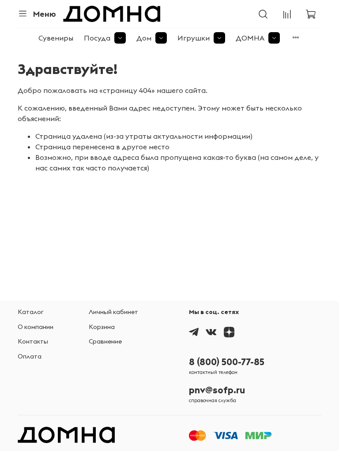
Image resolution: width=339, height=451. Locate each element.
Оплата (29, 356)
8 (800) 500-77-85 (226, 362)
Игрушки (193, 37)
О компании (35, 327)
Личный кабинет (113, 312)
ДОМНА (250, 37)
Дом (143, 37)
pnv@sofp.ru (217, 390)
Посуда (97, 37)
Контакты (33, 341)
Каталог (31, 312)
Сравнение (105, 341)
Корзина (102, 327)
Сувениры (55, 37)
